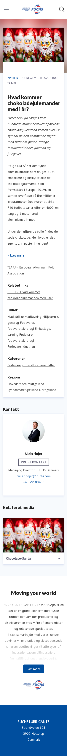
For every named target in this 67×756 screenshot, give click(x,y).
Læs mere (33, 669)
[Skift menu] (6, 9)
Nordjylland (47, 390)
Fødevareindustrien (21, 346)
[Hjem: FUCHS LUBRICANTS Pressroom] (32, 9)
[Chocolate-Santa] (33, 535)
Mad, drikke (15, 316)
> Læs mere (15, 255)
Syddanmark (15, 390)
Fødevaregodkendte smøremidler (31, 365)
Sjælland (31, 390)
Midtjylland (36, 384)
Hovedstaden (17, 384)
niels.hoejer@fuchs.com (34, 476)
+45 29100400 (33, 482)
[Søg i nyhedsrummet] (62, 9)
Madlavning (33, 316)
